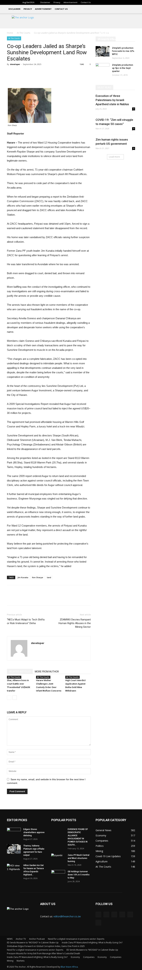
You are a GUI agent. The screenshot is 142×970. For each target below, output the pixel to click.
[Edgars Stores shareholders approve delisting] (14, 832)
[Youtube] (132, 2)
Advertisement (70, 2)
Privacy (57, 2)
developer (15, 64)
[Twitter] (121, 2)
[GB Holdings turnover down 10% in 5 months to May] (58, 875)
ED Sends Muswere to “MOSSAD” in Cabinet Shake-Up (33, 942)
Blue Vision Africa (69, 966)
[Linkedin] (109, 2)
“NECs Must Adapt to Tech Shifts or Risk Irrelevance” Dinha (26, 621)
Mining (10, 960)
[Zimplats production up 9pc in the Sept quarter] (102, 68)
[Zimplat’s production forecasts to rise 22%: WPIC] (102, 51)
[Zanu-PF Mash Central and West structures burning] (58, 858)
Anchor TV (21, 938)
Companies (88, 957)
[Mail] (115, 2)
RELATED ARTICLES (20, 671)
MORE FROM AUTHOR (47, 671)
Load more (114, 156)
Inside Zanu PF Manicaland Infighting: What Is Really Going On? (92, 942)
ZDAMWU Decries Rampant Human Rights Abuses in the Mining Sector (75, 623)
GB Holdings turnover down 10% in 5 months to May (79, 874)
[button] (98, 2)
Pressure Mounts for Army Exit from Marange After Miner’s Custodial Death (43, 953)
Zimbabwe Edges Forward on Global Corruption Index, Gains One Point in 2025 (46, 946)
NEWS (9, 938)
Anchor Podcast (37, 938)
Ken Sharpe (37, 577)
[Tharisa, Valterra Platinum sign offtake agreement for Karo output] (14, 849)
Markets (20, 960)
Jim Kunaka (22, 577)
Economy (75, 957)
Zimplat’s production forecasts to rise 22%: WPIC (123, 51)
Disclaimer (45, 2)
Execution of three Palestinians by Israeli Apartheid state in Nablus (112, 100)
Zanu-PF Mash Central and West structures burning (78, 858)
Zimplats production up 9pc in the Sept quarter (122, 68)
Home (10, 32)
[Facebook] (103, 2)
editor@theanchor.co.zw (67, 916)
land (49, 577)
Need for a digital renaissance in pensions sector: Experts (76, 938)
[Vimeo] (126, 2)
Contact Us (86, 2)
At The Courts (23, 32)
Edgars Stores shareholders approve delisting (34, 832)
